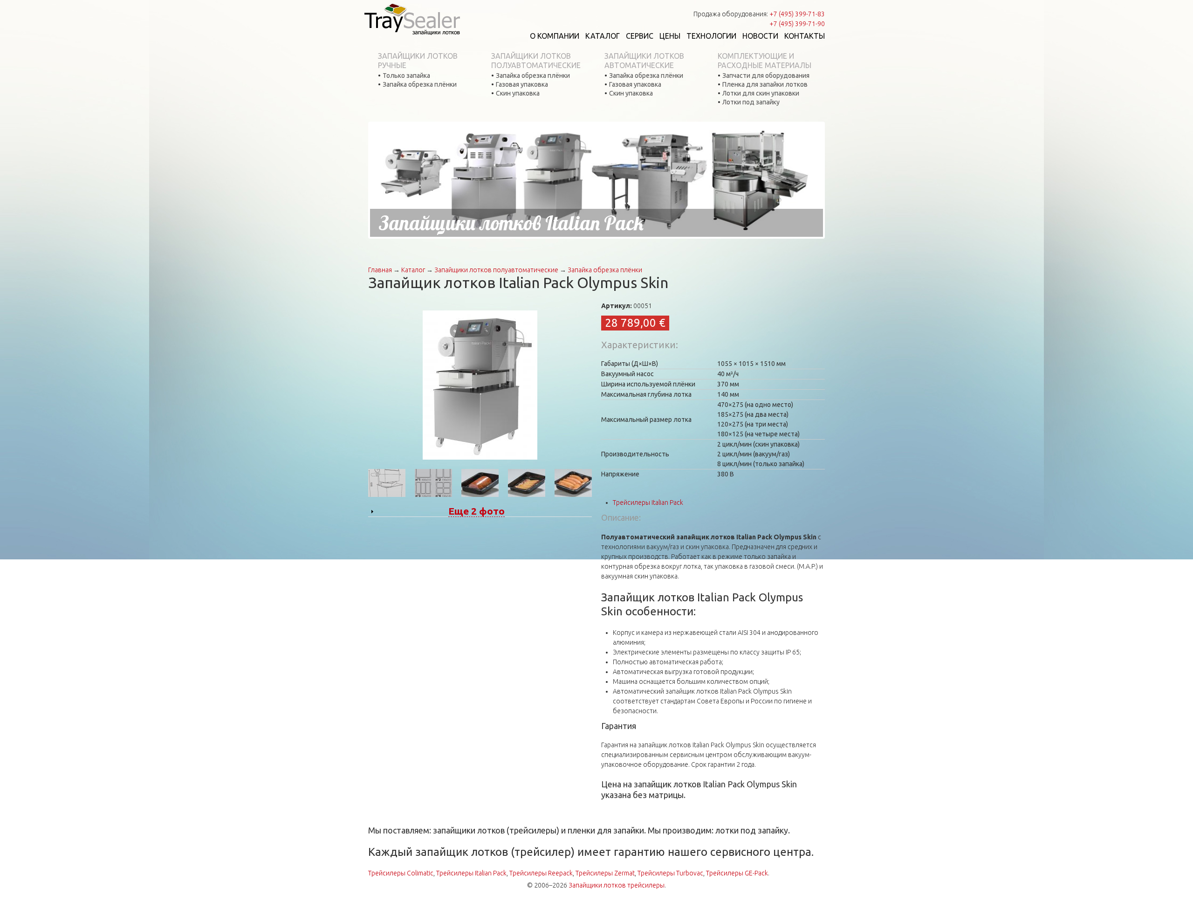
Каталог (602, 36)
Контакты (804, 36)
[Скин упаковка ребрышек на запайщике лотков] (526, 482)
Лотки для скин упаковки (760, 93)
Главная (380, 270)
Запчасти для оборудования (765, 75)
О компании (554, 36)
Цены (669, 36)
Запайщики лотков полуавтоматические (536, 60)
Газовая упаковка (522, 84)
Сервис (639, 36)
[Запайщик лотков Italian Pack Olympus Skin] (480, 384)
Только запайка (406, 75)
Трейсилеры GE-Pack (737, 873)
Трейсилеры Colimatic (400, 873)
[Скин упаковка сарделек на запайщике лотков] (573, 482)
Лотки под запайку (751, 102)
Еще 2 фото (476, 510)
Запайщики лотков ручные (418, 60)
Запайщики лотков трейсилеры (617, 885)
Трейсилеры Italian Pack (648, 502)
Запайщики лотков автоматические (644, 60)
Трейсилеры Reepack (541, 873)
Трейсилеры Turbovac (670, 873)
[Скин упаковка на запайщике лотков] (480, 482)
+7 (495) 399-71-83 (797, 14)
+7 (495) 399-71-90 (797, 24)
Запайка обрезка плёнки (420, 84)
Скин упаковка (518, 93)
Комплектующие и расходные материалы (764, 60)
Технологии (711, 36)
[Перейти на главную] (411, 18)
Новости (760, 36)
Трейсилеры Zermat (605, 873)
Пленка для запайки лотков (765, 84)
